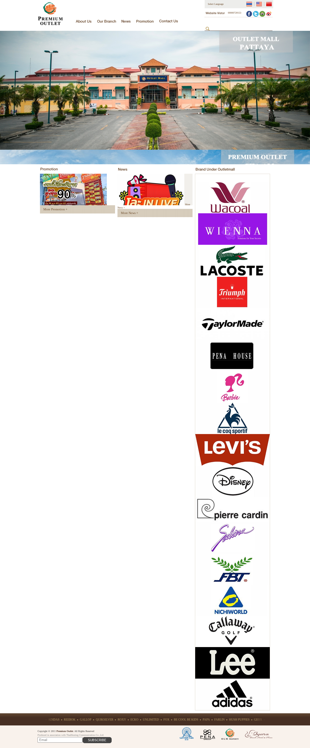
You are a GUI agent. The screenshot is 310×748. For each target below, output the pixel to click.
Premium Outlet (64, 731)
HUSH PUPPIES (218, 719)
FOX (145, 719)
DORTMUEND (254, 719)
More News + (129, 213)
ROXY (100, 719)
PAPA (185, 719)
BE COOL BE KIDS (165, 719)
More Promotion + (55, 209)
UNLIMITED (130, 719)
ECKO (113, 719)
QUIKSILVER (83, 719)
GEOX (237, 719)
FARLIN (198, 719)
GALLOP (64, 719)
